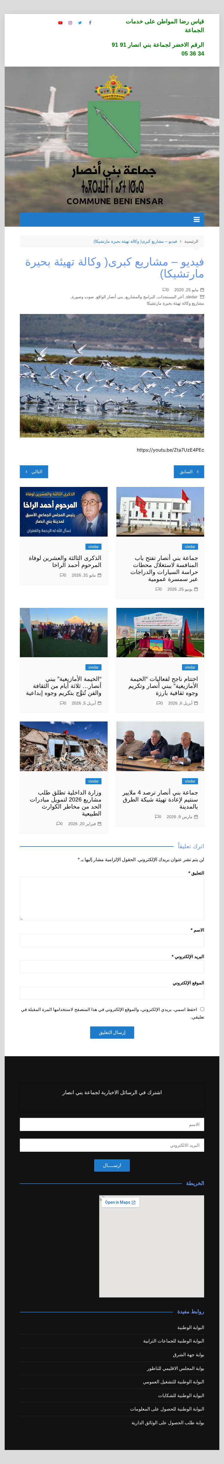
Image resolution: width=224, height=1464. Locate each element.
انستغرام (70, 22)
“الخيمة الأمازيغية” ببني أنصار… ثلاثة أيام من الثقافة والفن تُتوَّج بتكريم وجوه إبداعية (64, 686)
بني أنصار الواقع (109, 296)
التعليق (196, 872)
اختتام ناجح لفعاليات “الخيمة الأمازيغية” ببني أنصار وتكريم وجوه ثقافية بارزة (163, 686)
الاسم (197, 929)
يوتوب (60, 22)
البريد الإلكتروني (188, 956)
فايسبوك (90, 22)
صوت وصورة (83, 296)
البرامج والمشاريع (140, 296)
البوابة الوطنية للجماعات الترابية (173, 1340)
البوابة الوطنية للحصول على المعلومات (167, 1408)
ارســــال (112, 1165)
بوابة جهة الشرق (188, 1354)
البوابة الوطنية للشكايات (181, 1395)
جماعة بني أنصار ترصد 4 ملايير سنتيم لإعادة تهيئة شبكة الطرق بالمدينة (160, 799)
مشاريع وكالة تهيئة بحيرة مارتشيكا (175, 303)
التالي (37, 471)
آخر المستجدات (171, 296)
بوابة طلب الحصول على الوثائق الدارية (168, 1422)
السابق (186, 471)
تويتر (80, 22)
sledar (191, 296)
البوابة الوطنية (190, 1327)
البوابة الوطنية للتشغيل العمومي (173, 1381)
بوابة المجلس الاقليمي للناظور (175, 1368)
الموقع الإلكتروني (188, 982)
